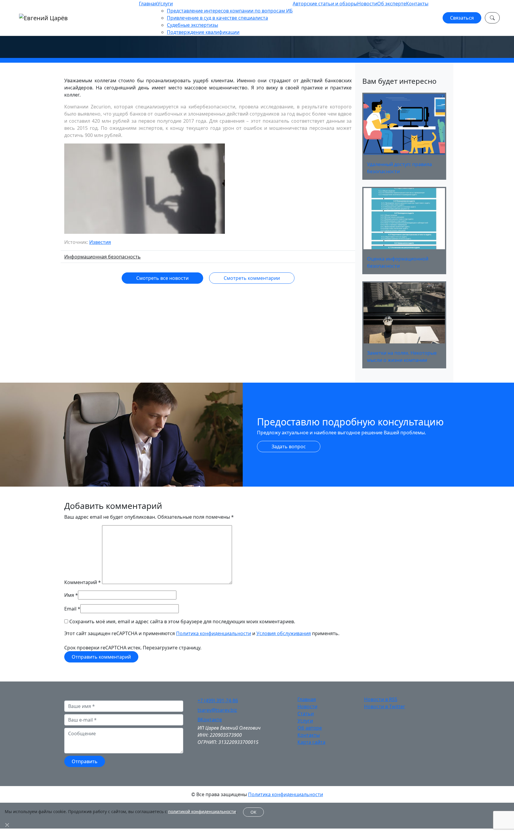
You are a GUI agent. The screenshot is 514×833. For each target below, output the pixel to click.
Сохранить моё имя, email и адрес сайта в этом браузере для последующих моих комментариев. (182, 621)
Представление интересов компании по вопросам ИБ (230, 10)
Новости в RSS (380, 699)
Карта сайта (311, 742)
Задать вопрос (289, 446)
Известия (100, 242)
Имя (69, 595)
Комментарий (82, 582)
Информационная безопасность (102, 256)
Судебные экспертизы (192, 25)
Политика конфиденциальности (213, 633)
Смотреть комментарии (252, 278)
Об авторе (309, 728)
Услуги (165, 3)
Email (70, 608)
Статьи (305, 713)
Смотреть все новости (162, 278)
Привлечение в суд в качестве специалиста (217, 18)
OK (253, 812)
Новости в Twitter (384, 706)
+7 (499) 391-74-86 (218, 700)
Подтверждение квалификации (203, 32)
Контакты (417, 3)
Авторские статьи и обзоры (325, 3)
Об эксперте (391, 3)
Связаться (462, 18)
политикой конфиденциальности (202, 811)
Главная (148, 3)
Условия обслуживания (283, 633)
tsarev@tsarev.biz (217, 710)
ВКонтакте (210, 719)
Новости (367, 3)
